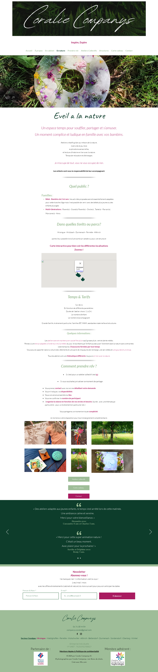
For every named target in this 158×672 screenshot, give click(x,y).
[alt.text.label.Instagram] (81, 634)
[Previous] (7, 532)
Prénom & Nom (29, 590)
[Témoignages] (77, 558)
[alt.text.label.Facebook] (77, 634)
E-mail (63, 590)
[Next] (150, 532)
